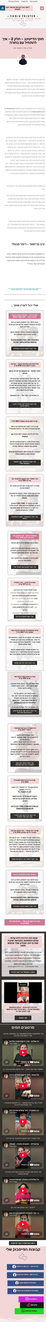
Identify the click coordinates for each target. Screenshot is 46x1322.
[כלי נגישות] (2, 7)
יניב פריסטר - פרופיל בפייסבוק (27, 1274)
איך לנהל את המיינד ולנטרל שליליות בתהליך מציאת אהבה (23, 1173)
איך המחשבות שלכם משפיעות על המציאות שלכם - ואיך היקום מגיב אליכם (23, 1034)
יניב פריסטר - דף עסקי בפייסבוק (27, 1266)
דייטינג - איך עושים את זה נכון (23, 1207)
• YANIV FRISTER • (23, 16)
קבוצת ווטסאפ (31, 1310)
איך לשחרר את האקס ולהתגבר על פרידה (23, 1138)
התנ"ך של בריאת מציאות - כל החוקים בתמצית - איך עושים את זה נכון (23, 1104)
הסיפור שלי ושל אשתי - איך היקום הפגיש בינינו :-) (23, 1069)
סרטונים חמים (23, 1027)
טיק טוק (34, 1305)
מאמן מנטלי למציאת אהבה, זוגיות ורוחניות (23, 19)
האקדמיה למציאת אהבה (27, 1283)
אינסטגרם (33, 1299)
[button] (42, 8)
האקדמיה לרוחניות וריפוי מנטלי (27, 1291)
